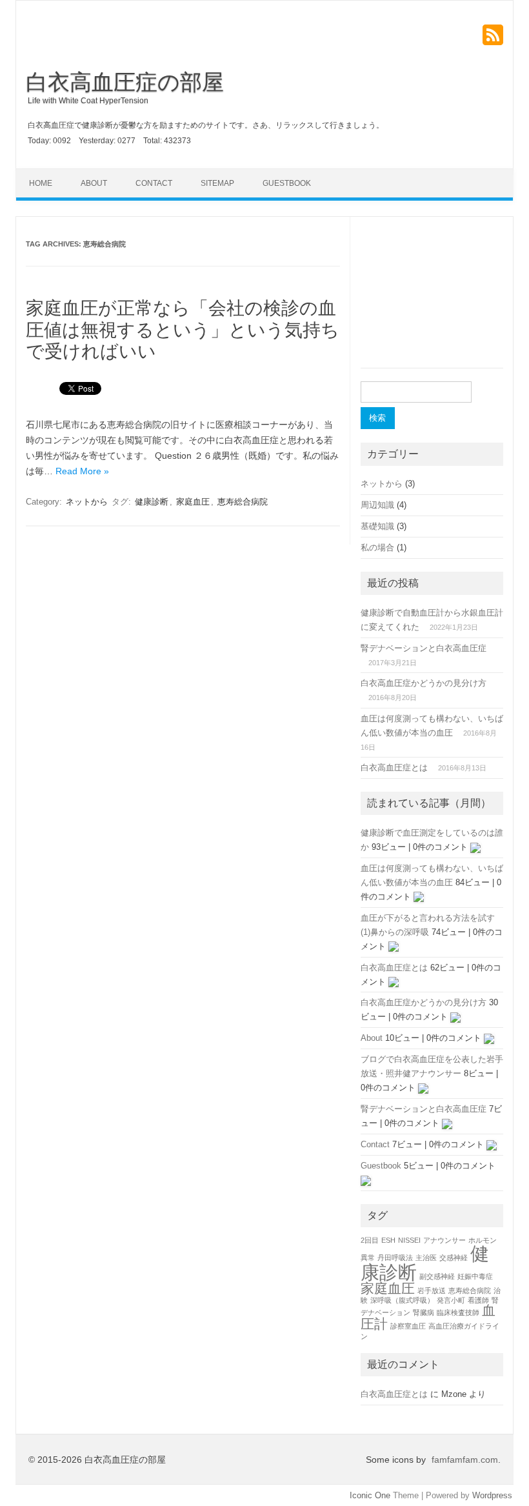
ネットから (87, 502)
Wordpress (492, 1495)
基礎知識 (377, 526)
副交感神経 (437, 1276)
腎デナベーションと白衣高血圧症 (423, 648)
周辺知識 (377, 505)
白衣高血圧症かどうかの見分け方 (423, 683)
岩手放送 (431, 1290)
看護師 (478, 1300)
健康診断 (151, 502)
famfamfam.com (465, 1459)
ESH (388, 1240)
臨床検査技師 (458, 1312)
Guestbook (287, 183)
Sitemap (217, 183)
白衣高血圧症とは (394, 767)
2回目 (370, 1240)
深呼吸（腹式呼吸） (402, 1300)
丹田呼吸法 (395, 1257)
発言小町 (451, 1300)
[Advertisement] (432, 300)
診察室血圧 (408, 1326)
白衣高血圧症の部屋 (125, 82)
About (94, 183)
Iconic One (370, 1495)
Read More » (82, 471)
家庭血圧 (193, 502)
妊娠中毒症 (475, 1276)
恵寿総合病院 (242, 502)
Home (40, 183)
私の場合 (377, 547)
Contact (153, 183)
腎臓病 (423, 1312)
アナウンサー (444, 1240)
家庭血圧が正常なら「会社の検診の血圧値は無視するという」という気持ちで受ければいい (182, 329)
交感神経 (453, 1257)
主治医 (426, 1257)
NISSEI (409, 1240)
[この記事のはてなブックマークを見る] (475, 847)
